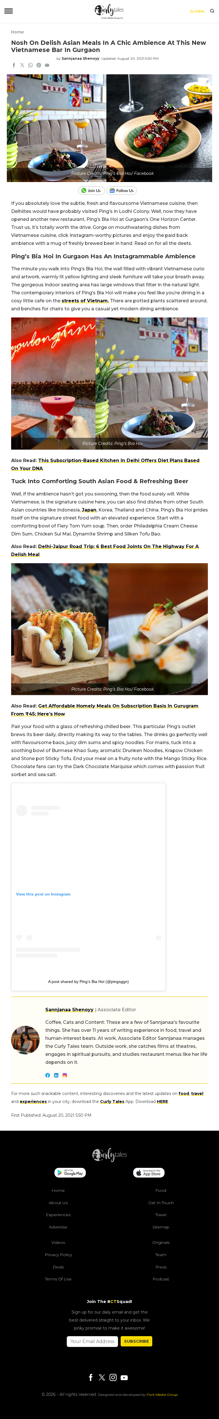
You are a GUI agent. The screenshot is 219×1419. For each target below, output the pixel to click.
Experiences (58, 1214)
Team (160, 1254)
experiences (33, 1101)
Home (17, 32)
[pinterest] (38, 66)
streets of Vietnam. (85, 300)
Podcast (161, 1279)
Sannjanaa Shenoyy (80, 58)
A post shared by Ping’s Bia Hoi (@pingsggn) (88, 981)
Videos (58, 1242)
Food (160, 1190)
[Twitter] (101, 1378)
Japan (89, 510)
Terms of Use (58, 1279)
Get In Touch (161, 1202)
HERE (162, 1101)
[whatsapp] (30, 66)
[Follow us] (123, 190)
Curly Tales (112, 1101)
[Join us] (92, 190)
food (184, 1093)
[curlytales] (109, 1160)
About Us (58, 1202)
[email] (47, 66)
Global (197, 11)
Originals (160, 1242)
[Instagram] (113, 1378)
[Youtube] (124, 1378)
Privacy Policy (58, 1254)
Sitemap (161, 1227)
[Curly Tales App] (70, 1173)
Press (161, 1267)
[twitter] (22, 66)
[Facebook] (90, 1378)
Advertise (58, 1227)
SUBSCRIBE (136, 1341)
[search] (212, 11)
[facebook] (14, 66)
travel (197, 1093)
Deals (58, 1267)
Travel (160, 1214)
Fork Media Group (162, 1394)
